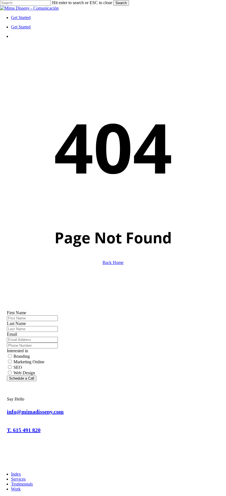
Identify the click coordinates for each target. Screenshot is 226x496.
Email (12, 334)
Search (121, 3)
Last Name (16, 323)
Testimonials (22, 484)
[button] (35, 412)
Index (16, 474)
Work (16, 489)
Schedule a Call (21, 378)
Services (18, 479)
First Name (16, 312)
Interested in (17, 350)
